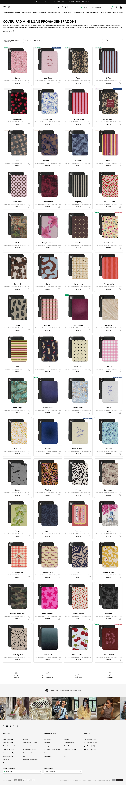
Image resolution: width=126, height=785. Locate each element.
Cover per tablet (66, 12)
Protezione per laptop (92, 12)
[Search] (9, 7)
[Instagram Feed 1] (63, 708)
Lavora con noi (68, 752)
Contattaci (47, 742)
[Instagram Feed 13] (17, 708)
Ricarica (17, 12)
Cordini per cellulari (118, 12)
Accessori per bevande (39, 12)
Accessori (6, 759)
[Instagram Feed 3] (108, 708)
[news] (111, 7)
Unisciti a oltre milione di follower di (65, 690)
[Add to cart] (28, 83)
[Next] (122, 12)
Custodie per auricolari (54, 12)
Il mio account (48, 739)
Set (24, 756)
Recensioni (67, 746)
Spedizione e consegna (70, 749)
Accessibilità (47, 756)
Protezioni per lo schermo (30, 759)
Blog (45, 752)
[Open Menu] (4, 7)
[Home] (63, 7)
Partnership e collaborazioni (52, 749)
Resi (65, 756)
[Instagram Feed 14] (40, 708)
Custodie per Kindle (78, 12)
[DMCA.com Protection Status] (117, 780)
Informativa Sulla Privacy (79, 780)
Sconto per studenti (49, 746)
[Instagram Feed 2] (85, 708)
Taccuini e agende (8, 756)
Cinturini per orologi (105, 12)
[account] (116, 7)
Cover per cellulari (9, 12)
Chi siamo (66, 739)
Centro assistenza (69, 742)
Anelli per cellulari (26, 12)
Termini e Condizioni (65, 780)
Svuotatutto (6, 763)
